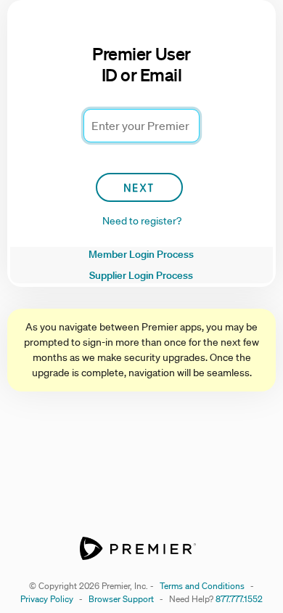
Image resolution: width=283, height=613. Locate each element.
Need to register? (141, 220)
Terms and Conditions (202, 586)
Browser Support (121, 599)
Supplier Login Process (141, 275)
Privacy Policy (46, 599)
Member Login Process (141, 254)
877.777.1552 (239, 599)
